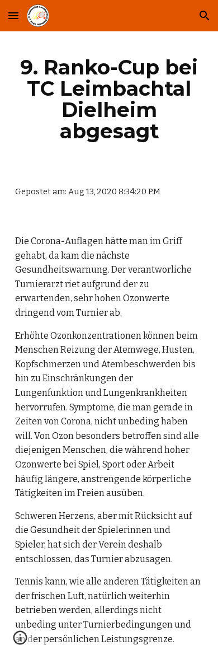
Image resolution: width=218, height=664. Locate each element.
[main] (109, 99)
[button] (13, 15)
